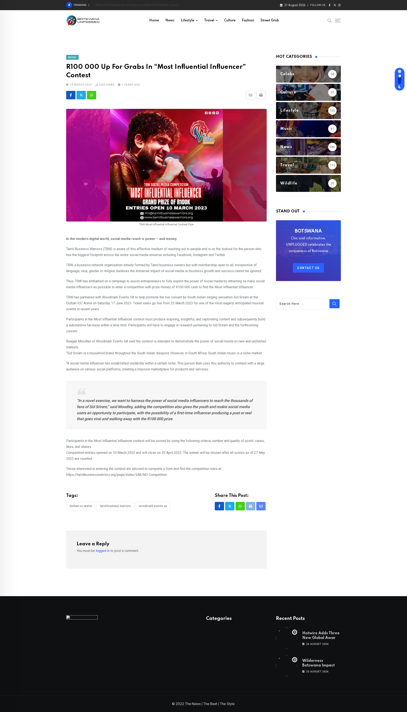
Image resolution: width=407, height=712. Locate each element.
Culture (230, 20)
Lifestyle (187, 20)
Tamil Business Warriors (115, 506)
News (169, 20)
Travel (209, 20)
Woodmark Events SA (153, 506)
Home (154, 20)
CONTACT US (308, 268)
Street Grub (270, 20)
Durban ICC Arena (81, 506)
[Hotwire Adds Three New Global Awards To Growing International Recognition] (286, 638)
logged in (103, 551)
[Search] (330, 20)
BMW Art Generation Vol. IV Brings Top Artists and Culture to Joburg (137, 5)
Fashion (248, 20)
